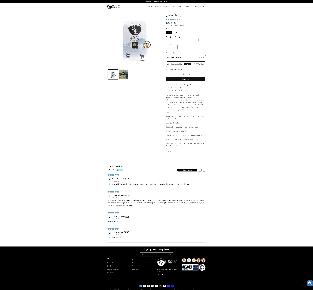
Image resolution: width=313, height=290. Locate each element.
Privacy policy (147, 289)
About (134, 263)
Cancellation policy (189, 289)
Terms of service (157, 289)
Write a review (187, 170)
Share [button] (169, 151)
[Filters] (199, 170)
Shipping (168, 25)
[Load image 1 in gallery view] (113, 74)
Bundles (109, 266)
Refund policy (138, 289)
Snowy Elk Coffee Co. (116, 289)
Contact (134, 266)
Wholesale (135, 269)
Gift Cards (110, 272)
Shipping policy (167, 289)
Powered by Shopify (128, 289)
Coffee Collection (112, 263)
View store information (175, 90)
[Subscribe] (171, 254)
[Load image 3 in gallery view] (123, 74)
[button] (150, 6)
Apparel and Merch (113, 269)
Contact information (177, 289)
